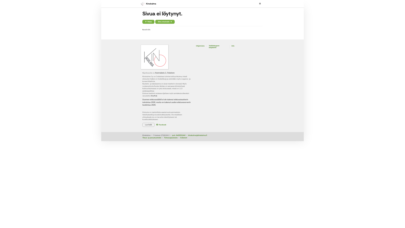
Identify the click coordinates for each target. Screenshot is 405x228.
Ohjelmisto (200, 46)
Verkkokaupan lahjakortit (214, 47)
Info (233, 46)
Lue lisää (148, 125)
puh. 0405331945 (178, 135)
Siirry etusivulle (164, 22)
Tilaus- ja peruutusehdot (151, 138)
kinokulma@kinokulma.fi (197, 135)
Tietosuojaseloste (171, 138)
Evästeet (183, 138)
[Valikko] (260, 3)
